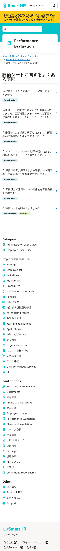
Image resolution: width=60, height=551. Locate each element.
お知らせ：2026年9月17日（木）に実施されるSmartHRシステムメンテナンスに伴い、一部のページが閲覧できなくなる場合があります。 (29, 17)
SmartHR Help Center (13, 56)
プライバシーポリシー (34, 542)
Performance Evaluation (18, 59)
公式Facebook (13, 547)
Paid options (34, 56)
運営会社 (10, 542)
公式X (31, 547)
